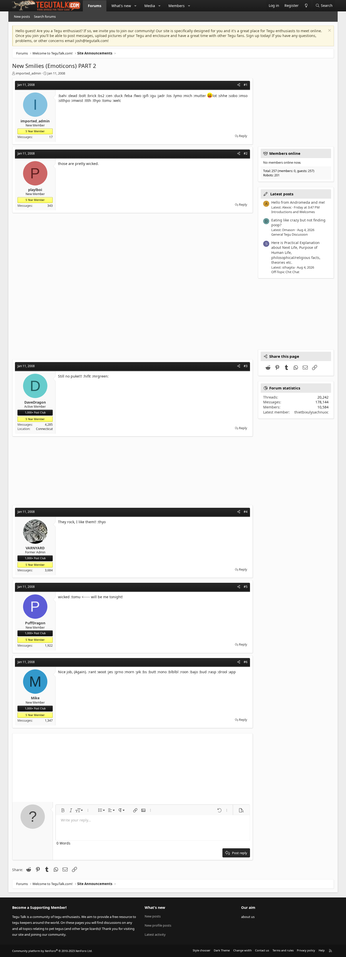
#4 (245, 512)
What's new (121, 5)
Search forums (45, 16)
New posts (22, 16)
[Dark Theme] (306, 5)
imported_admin (28, 73)
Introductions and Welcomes (293, 212)
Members (176, 5)
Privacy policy (306, 950)
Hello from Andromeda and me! (298, 202)
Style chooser (201, 950)
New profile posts (158, 925)
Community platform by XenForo (52, 951)
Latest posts (281, 193)
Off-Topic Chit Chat (285, 272)
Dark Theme (222, 950)
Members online (284, 153)
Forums (94, 5)
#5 (245, 587)
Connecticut (44, 429)
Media (149, 5)
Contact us (262, 950)
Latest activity (155, 934)
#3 (245, 366)
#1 (245, 85)
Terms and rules (283, 950)
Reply (243, 136)
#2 (245, 153)
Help (322, 950)
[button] (135, 5)
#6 (245, 662)
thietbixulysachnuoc (311, 412)
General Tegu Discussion (289, 234)
